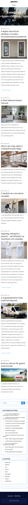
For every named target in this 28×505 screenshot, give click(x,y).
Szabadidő (7, 474)
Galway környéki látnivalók (12, 426)
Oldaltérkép (17, 496)
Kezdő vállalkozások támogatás (13, 452)
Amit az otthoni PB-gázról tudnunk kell (13, 364)
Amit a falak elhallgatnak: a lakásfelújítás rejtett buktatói (11, 414)
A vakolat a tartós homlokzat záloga (15, 423)
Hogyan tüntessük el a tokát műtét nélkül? (13, 435)
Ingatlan (7, 464)
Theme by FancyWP (14, 500)
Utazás (7, 479)
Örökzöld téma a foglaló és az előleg (15, 421)
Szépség (7, 476)
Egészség (7, 462)
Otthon (7, 469)
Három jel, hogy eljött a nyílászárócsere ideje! (12, 147)
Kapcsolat (10, 496)
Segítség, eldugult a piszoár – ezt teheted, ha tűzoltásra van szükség (12, 236)
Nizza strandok (9, 449)
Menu (14, 5)
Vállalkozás (8, 481)
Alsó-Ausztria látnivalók (11, 433)
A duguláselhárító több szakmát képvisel (12, 299)
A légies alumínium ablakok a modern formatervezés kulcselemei (13, 34)
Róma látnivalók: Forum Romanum (14, 447)
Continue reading (6, 90)
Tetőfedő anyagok (10, 430)
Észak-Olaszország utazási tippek (14, 439)
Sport (6, 472)
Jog (6, 467)
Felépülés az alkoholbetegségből (14, 428)
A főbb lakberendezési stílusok (13, 441)
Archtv (14, 2)
